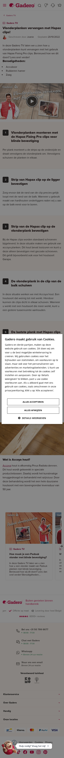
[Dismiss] (48, 746)
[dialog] (32, 379)
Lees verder (11, 394)
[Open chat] (9, 748)
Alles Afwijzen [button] (33, 410)
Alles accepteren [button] (33, 401)
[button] (32, 418)
